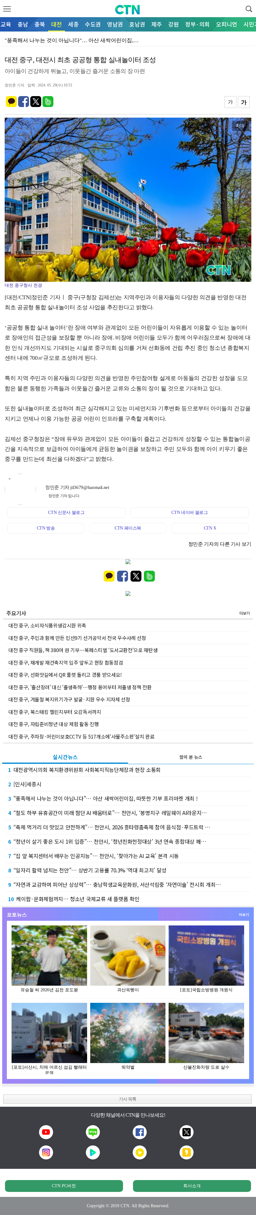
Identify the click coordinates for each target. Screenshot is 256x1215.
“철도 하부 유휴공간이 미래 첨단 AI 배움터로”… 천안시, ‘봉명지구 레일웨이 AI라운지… (107, 813)
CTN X (210, 528)
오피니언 (226, 24)
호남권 (137, 24)
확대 (240, 125)
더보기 (244, 613)
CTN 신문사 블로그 (66, 512)
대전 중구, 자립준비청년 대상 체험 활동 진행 (53, 724)
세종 (73, 24)
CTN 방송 (46, 528)
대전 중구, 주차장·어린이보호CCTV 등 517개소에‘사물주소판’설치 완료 (81, 736)
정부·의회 (197, 24)
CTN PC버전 (64, 1185)
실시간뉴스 (65, 757)
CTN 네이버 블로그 (189, 512)
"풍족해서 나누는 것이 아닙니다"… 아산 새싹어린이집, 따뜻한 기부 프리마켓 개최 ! (102, 798)
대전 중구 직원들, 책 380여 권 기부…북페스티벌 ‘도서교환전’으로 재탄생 (82, 650)
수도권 (93, 24)
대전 (56, 24)
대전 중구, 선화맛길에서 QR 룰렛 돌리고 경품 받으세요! (65, 674)
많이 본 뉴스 (191, 757)
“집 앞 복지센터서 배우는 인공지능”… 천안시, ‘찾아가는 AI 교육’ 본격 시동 (93, 856)
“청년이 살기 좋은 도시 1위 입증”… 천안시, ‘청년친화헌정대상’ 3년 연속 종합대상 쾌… (107, 841)
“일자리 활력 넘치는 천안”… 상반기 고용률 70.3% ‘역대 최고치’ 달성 (87, 870)
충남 (22, 24)
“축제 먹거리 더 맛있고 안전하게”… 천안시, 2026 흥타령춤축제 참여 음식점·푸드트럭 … (109, 827)
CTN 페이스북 (128, 528)
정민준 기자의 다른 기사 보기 (219, 544)
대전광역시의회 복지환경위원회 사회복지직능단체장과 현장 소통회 (84, 769)
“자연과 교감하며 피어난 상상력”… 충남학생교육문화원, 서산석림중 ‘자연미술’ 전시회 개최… (114, 884)
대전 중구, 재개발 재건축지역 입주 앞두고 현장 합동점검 (65, 662)
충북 (39, 24)
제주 (156, 24)
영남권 (115, 24)
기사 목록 (127, 1099)
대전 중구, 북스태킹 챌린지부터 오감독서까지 (54, 711)
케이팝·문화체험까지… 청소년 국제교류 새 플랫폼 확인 (73, 899)
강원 (173, 24)
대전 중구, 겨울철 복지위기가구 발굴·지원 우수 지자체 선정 (69, 699)
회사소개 (192, 1185)
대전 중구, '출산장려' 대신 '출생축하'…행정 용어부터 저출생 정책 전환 (80, 687)
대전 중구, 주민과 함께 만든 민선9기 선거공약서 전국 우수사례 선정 (77, 638)
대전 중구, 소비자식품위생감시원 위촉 (47, 625)
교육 (6, 24)
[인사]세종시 (24, 784)
